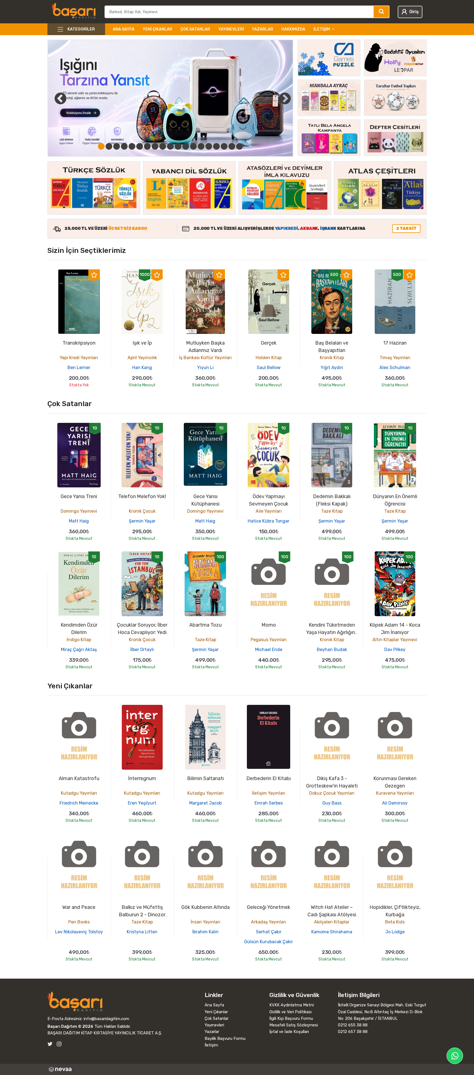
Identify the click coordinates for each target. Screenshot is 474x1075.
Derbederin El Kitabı (268, 778)
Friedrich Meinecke (79, 803)
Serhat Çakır (268, 931)
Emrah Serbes (269, 803)
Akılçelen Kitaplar (331, 922)
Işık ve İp (142, 343)
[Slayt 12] (185, 146)
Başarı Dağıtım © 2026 (70, 1026)
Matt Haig (79, 521)
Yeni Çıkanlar (157, 29)
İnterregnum (142, 778)
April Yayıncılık (142, 357)
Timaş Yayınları (395, 357)
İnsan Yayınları (205, 922)
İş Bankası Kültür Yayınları (205, 357)
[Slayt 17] (224, 146)
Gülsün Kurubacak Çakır (268, 941)
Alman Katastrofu (79, 778)
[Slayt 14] (201, 146)
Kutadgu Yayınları (79, 793)
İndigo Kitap (79, 639)
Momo (268, 625)
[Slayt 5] (132, 146)
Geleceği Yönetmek (268, 907)
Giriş (414, 11)
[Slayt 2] (109, 146)
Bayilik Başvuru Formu (225, 1038)
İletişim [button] (322, 29)
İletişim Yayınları (268, 793)
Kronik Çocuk (142, 511)
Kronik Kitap (332, 357)
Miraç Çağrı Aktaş (79, 649)
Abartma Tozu (205, 625)
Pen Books (79, 922)
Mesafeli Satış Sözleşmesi (293, 1025)
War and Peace (78, 907)
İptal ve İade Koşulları (289, 1031)
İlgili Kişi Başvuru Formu (291, 1018)
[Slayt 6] (139, 146)
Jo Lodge (395, 931)
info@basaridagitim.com (106, 1018)
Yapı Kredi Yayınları (79, 357)
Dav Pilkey (394, 649)
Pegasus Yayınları (269, 639)
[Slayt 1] (101, 146)
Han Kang (142, 367)
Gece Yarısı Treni (79, 496)
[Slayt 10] (170, 146)
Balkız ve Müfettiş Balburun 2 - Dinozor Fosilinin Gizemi (142, 914)
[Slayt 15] (208, 146)
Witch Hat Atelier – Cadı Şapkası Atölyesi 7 (331, 914)
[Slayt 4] (124, 146)
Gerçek (268, 343)
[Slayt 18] (231, 146)
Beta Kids (395, 922)
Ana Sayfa (123, 29)
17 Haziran (395, 343)
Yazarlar (262, 29)
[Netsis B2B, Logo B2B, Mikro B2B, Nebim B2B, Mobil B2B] (237, 1069)
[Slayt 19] (239, 146)
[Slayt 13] (193, 146)
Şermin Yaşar (142, 521)
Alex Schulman (394, 367)
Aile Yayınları (269, 511)
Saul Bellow (269, 367)
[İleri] (285, 98)
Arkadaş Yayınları (268, 922)
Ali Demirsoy (395, 803)
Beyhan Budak (332, 649)
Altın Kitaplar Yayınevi (395, 639)
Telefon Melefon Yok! (142, 496)
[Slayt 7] (147, 146)
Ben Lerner (78, 367)
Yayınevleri (231, 29)
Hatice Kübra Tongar (268, 521)
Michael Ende (268, 649)
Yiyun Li (205, 367)
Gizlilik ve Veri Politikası (290, 1011)
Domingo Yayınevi (79, 511)
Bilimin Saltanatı (205, 778)
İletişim (211, 1045)
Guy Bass (332, 803)
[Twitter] (50, 1044)
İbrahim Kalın (205, 931)
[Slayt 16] (216, 146)
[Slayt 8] (155, 146)
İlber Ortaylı (142, 649)
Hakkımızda (293, 29)
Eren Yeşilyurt (142, 803)
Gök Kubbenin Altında (205, 907)
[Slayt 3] (116, 146)
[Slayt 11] (178, 146)
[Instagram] (59, 1044)
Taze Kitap (332, 511)
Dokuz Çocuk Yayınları (331, 793)
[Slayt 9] (162, 146)
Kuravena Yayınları (395, 793)
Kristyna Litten (142, 931)
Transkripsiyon (79, 343)
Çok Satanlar (195, 29)
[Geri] (54, 98)
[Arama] (382, 11)
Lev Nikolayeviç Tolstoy (79, 931)
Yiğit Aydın (332, 367)
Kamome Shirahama (331, 931)
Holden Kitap (269, 357)
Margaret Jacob (205, 803)
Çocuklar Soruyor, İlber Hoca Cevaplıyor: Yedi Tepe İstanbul (142, 632)
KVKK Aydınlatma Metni (291, 1005)
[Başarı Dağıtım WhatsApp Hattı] (455, 1056)
